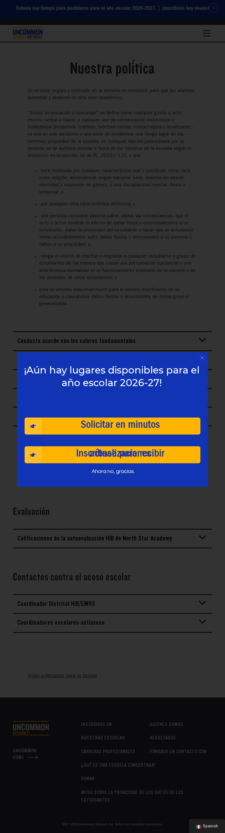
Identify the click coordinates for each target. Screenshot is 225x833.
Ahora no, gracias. (113, 471)
